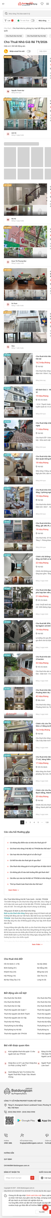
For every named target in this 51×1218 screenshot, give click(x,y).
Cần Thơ (42, 976)
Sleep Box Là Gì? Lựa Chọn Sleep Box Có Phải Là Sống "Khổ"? (22, 1064)
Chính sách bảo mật (33, 1195)
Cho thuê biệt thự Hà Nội (36, 36)
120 (47, 822)
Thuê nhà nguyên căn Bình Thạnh (17, 1014)
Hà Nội (42, 964)
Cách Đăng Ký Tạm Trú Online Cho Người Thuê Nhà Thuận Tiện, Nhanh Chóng (22, 1074)
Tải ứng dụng (31, 4)
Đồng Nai (42, 972)
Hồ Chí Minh (12, 964)
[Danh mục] (3, 4)
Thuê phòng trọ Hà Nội (12, 1029)
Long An (41, 980)
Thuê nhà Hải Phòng (12, 1021)
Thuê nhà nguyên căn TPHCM (15, 1033)
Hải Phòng (10, 976)
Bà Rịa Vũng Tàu (12, 980)
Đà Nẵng (42, 968)
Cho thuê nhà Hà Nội (14, 36)
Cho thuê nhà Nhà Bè (12, 1002)
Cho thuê (7, 28)
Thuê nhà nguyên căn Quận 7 (15, 1010)
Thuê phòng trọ (43, 1029)
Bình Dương (10, 968)
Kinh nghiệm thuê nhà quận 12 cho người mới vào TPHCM (21, 1052)
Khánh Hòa (10, 972)
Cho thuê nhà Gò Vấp (12, 1006)
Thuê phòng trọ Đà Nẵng (13, 1025)
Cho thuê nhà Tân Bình (12, 998)
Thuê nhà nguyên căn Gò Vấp (15, 1018)
